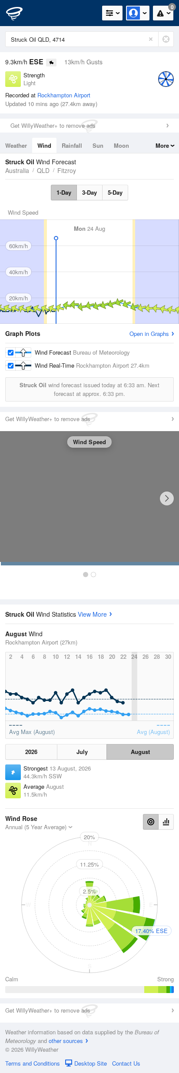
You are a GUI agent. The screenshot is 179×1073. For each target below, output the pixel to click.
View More (92, 614)
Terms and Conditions (32, 1063)
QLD (43, 170)
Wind (44, 145)
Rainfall (72, 145)
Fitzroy (66, 170)
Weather (16, 145)
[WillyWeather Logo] (19, 13)
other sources (66, 1040)
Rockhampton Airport (63, 95)
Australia (17, 170)
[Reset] (150, 39)
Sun (98, 145)
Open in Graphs (149, 333)
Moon (121, 145)
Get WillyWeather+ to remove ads (53, 125)
